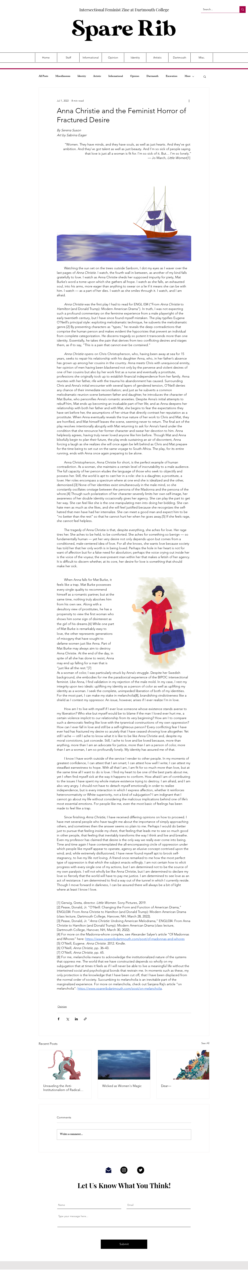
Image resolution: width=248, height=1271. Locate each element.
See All (205, 1043)
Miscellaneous (62, 76)
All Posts (43, 76)
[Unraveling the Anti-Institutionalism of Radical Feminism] (65, 1065)
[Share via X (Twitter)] (67, 1019)
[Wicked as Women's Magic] (124, 1065)
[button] (204, 76)
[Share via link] (85, 1019)
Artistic (97, 76)
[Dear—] (183, 1065)
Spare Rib (124, 29)
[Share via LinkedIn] (76, 1019)
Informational (115, 76)
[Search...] (242, 9)
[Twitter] (140, 1170)
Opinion (134, 76)
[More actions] (189, 100)
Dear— (166, 1086)
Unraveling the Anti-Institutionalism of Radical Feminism (61, 1088)
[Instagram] (123, 1170)
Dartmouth (152, 76)
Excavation (171, 76)
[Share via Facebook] (58, 1019)
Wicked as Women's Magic (122, 1086)
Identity (82, 76)
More (187, 76)
